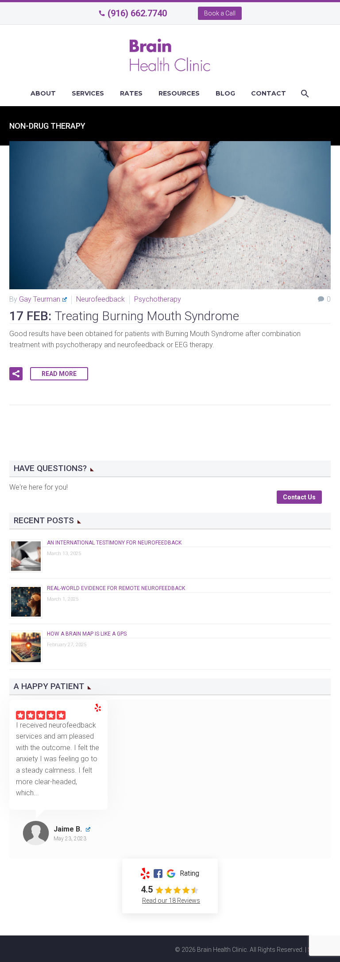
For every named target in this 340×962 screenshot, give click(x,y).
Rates (131, 93)
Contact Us (299, 497)
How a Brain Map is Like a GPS (87, 634)
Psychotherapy (157, 299)
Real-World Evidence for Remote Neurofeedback (116, 588)
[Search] (304, 93)
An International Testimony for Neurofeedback (114, 543)
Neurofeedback (100, 299)
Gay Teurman (39, 299)
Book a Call (220, 13)
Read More (59, 373)
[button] (16, 373)
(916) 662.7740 (137, 13)
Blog (225, 93)
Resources (179, 93)
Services (88, 93)
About (43, 93)
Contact (268, 93)
